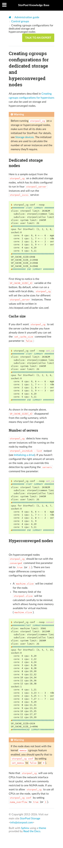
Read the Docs (31, 831)
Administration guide (26, 17)
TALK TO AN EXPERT (38, 37)
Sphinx (25, 828)
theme (42, 828)
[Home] (10, 17)
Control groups (20, 21)
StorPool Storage (30, 818)
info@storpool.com (21, 822)
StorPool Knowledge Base (33, 5)
